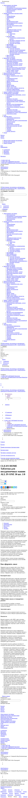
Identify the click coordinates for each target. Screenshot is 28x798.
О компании (7, 149)
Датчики (9, 128)
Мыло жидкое (10, 55)
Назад (8, 395)
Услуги (2, 710)
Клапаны (9, 127)
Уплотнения (10, 123)
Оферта (2, 788)
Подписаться (4, 702)
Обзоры (3, 742)
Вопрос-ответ (4, 741)
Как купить (6, 525)
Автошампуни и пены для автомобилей (17, 112)
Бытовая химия (11, 36)
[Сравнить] (3, 484)
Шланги (9, 82)
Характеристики (8, 524)
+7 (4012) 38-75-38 (5, 160)
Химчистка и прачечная (13, 31)
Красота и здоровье (12, 47)
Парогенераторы (11, 10)
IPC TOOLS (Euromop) (12, 62)
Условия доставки (5, 740)
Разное (5, 132)
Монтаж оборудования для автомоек (13, 140)
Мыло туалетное (11, 56)
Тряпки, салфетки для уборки (11, 92)
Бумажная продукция (12, 78)
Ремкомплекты (10, 119)
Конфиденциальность (6, 786)
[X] (8, 487)
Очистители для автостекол (14, 111)
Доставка (6, 528)
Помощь (3, 736)
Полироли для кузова (12, 109)
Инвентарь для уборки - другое (14, 63)
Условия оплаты (5, 738)
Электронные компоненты (13, 117)
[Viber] (10, 487)
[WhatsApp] (12, 487)
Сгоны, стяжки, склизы (13, 70)
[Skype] (14, 487)
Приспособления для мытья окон (12, 73)
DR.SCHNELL (10, 24)
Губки (8, 77)
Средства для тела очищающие (17, 50)
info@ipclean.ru (4, 167)
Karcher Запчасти (11, 131)
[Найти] (2, 202)
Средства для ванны (15, 48)
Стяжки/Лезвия (10, 79)
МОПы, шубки (10, 85)
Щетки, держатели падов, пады (15, 75)
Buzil (8, 18)
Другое (8, 20)
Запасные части (8, 116)
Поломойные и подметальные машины (17, 8)
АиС (8, 28)
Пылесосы (9, 12)
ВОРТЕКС (9, 32)
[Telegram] (16, 487)
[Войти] (1, 382)
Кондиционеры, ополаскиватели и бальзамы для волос (18, 53)
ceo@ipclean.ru (4, 168)
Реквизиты (6, 152)
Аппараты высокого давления (14, 9)
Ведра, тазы (10, 66)
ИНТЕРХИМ (10, 44)
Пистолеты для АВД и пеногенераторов (17, 120)
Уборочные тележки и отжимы (14, 61)
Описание (6, 523)
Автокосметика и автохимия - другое (16, 94)
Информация (4, 727)
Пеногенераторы (11, 6)
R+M (5, 115)
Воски (8, 97)
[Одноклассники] (3, 487)
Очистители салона (12, 113)
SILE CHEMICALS (11, 46)
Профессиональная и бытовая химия (13, 13)
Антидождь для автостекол (13, 105)
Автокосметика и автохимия (11, 93)
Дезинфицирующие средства (14, 29)
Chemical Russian (11, 16)
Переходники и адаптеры (13, 124)
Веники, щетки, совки (12, 71)
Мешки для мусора (11, 86)
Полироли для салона (12, 98)
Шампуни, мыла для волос (16, 51)
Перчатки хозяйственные (13, 89)
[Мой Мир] (6, 487)
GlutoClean (9, 27)
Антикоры (9, 96)
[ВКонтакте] (1, 487)
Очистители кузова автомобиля (15, 100)
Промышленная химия (12, 21)
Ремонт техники (8, 143)
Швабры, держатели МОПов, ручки (16, 69)
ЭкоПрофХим (10, 17)
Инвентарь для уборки (9, 58)
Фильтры (9, 84)
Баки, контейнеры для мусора (14, 59)
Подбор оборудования (9, 141)
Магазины (6, 151)
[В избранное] (4, 481)
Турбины (9, 130)
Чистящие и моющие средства (17, 40)
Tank (11, 35)
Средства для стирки (15, 43)
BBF (8, 14)
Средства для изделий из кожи (14, 25)
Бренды (2, 708)
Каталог (3, 706)
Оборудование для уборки (10, 5)
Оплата (5, 527)
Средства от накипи (15, 42)
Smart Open (12, 33)
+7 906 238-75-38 (14, 163)
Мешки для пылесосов (12, 81)
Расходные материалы (9, 74)
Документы (6, 153)
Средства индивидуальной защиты (15, 90)
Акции (2, 707)
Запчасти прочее (11, 121)
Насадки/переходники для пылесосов (16, 67)
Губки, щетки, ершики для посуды (15, 88)
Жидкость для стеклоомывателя (15, 104)
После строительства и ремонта (15, 23)
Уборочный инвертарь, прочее (14, 65)
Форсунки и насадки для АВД (14, 126)
